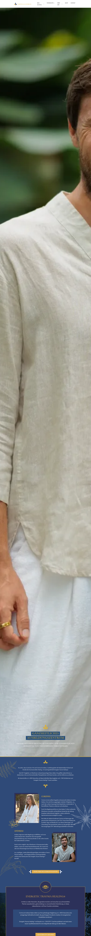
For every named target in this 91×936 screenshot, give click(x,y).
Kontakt (73, 3)
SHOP (66, 3)
